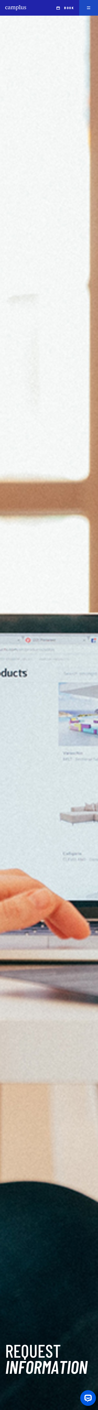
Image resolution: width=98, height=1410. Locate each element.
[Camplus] (15, 7)
